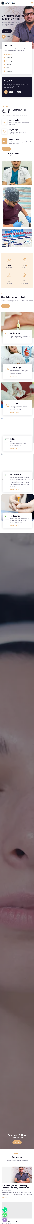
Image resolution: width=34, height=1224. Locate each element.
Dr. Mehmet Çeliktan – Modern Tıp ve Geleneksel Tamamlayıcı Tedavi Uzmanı (16, 1187)
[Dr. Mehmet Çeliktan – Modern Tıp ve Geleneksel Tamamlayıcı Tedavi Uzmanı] (17, 1175)
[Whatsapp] (4, 1214)
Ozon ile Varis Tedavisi (10, 1221)
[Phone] (4, 1209)
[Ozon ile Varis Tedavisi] (17, 1210)
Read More (5, 1197)
